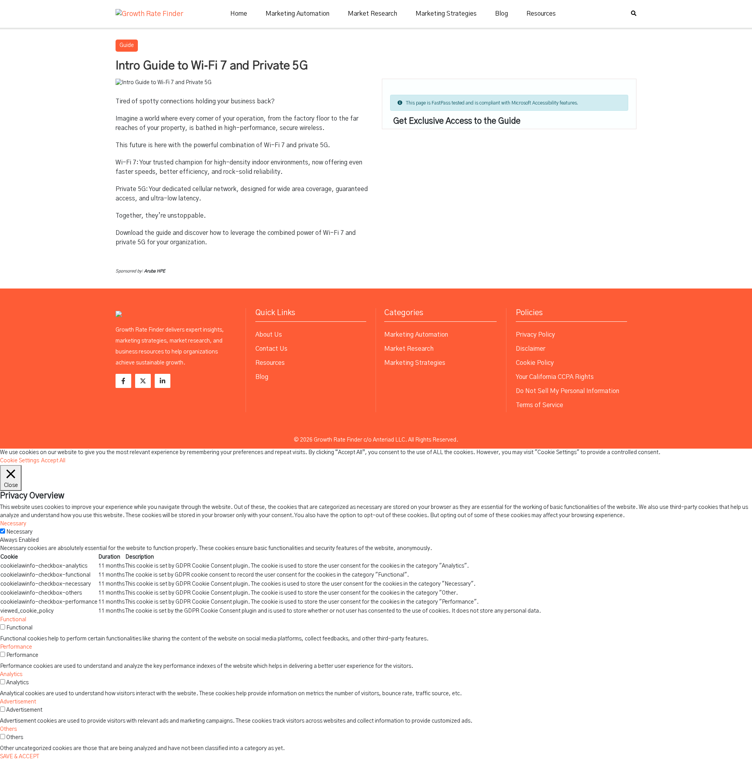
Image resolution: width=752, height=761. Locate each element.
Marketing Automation (297, 14)
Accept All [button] (53, 460)
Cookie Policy (535, 363)
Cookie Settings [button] (19, 460)
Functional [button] (13, 619)
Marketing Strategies (446, 14)
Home (238, 14)
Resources (541, 14)
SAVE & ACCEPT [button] (19, 756)
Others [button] (8, 729)
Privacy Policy (535, 335)
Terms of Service (539, 405)
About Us (268, 335)
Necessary (19, 532)
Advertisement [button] (18, 702)
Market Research (372, 14)
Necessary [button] (13, 524)
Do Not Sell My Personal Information (567, 391)
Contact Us (271, 349)
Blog (501, 14)
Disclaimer (530, 349)
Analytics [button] (11, 674)
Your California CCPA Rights (555, 377)
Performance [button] (16, 647)
